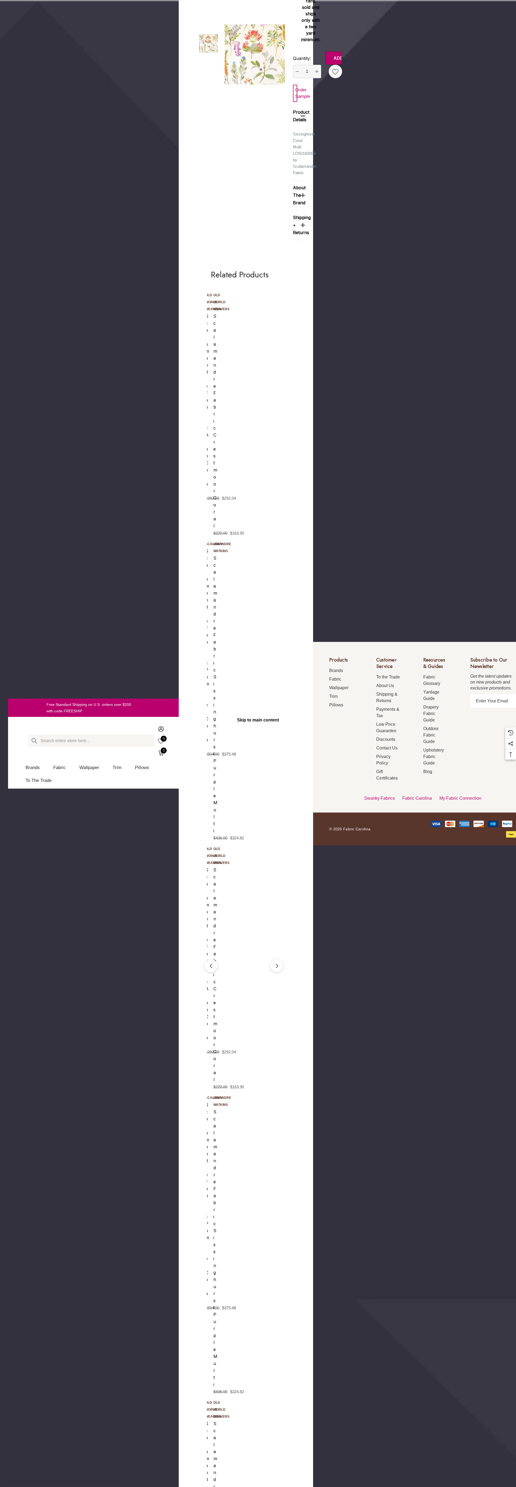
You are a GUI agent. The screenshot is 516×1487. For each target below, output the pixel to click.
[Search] (34, 741)
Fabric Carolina (417, 798)
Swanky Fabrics (379, 798)
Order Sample (296, 93)
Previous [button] (211, 966)
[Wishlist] (335, 71)
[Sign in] (161, 729)
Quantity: (302, 58)
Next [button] (277, 966)
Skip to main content (258, 720)
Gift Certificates (387, 774)
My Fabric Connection (460, 798)
